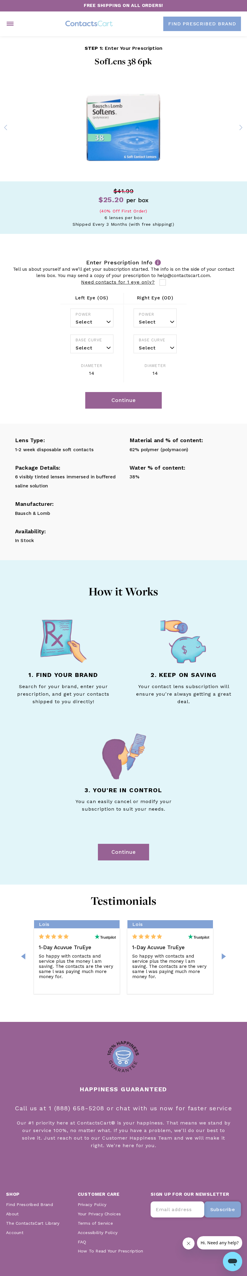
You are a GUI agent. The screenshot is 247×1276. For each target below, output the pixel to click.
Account (14, 1232)
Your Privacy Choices (99, 1213)
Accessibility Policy (98, 1232)
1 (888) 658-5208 (78, 1108)
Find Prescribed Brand (29, 1204)
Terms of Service (95, 1223)
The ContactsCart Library (33, 1223)
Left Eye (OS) (91, 298)
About (12, 1213)
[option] (123, 128)
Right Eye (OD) (155, 298)
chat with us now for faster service (174, 1108)
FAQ (82, 1241)
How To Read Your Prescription (110, 1251)
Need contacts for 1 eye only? (118, 282)
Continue (123, 852)
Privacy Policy (92, 1204)
